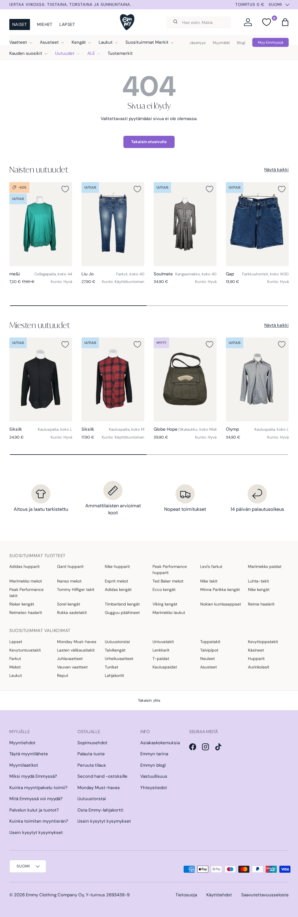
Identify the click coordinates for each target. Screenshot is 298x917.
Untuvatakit (163, 641)
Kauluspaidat (164, 667)
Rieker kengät (21, 604)
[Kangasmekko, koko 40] (185, 224)
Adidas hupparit (24, 566)
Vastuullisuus (153, 776)
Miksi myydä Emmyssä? (33, 776)
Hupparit (256, 658)
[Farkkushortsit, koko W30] (257, 224)
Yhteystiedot (153, 788)
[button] (285, 22)
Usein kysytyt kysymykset (36, 832)
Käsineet (256, 650)
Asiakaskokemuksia (160, 743)
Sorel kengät (68, 604)
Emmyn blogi (153, 765)
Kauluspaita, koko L (55, 429)
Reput (62, 675)
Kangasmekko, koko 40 (196, 274)
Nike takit (208, 581)
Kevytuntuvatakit (25, 650)
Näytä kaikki (276, 170)
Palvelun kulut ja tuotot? (34, 810)
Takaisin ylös (149, 700)
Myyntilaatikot (23, 765)
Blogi (241, 42)
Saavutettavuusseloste (265, 895)
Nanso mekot (69, 581)
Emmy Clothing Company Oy (55, 895)
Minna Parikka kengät (220, 589)
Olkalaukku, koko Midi (197, 429)
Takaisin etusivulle (149, 141)
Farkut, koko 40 (130, 274)
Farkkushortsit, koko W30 (265, 274)
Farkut (15, 658)
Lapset (67, 24)
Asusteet (208, 667)
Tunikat (111, 667)
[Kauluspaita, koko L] (40, 379)
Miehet (44, 24)
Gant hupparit (70, 566)
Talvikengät (115, 650)
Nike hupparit (117, 566)
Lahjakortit (114, 675)
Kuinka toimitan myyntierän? (38, 821)
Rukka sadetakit (72, 612)
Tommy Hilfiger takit (75, 589)
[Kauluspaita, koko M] (112, 379)
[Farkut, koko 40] (112, 224)
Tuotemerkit (120, 53)
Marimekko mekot (25, 581)
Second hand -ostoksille (102, 776)
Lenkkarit (160, 650)
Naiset (19, 24)
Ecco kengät (163, 589)
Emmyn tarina (154, 754)
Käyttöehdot (219, 895)
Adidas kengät (118, 589)
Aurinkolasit (258, 667)
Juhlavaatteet (70, 658)
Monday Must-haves (76, 641)
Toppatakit (210, 641)
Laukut (15, 675)
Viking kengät (164, 604)
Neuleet (207, 658)
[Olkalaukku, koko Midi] (185, 379)
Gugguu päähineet (122, 612)
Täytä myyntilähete (28, 754)
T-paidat (160, 658)
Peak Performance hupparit (169, 569)
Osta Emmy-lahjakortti (100, 810)
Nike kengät (258, 589)
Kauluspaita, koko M (126, 429)
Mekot (15, 667)
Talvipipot (209, 650)
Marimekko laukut (168, 612)
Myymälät (221, 42)
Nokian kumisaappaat (220, 604)
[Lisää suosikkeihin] (65, 189)
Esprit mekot (116, 581)
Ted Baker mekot (167, 581)
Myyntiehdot (22, 743)
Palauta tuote (91, 754)
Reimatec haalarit (25, 612)
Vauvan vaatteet (72, 667)
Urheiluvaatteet (119, 658)
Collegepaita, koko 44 (53, 274)
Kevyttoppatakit (263, 641)
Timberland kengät (122, 604)
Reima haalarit (261, 604)
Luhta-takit (258, 581)
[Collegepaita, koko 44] (40, 224)
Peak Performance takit (26, 592)
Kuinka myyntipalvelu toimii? (38, 788)
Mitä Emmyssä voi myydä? (36, 799)
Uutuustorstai (117, 641)
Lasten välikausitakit (76, 650)
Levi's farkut (211, 566)
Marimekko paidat (264, 566)
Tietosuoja (186, 895)
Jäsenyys (197, 42)
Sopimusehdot (92, 743)
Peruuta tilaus (91, 765)
